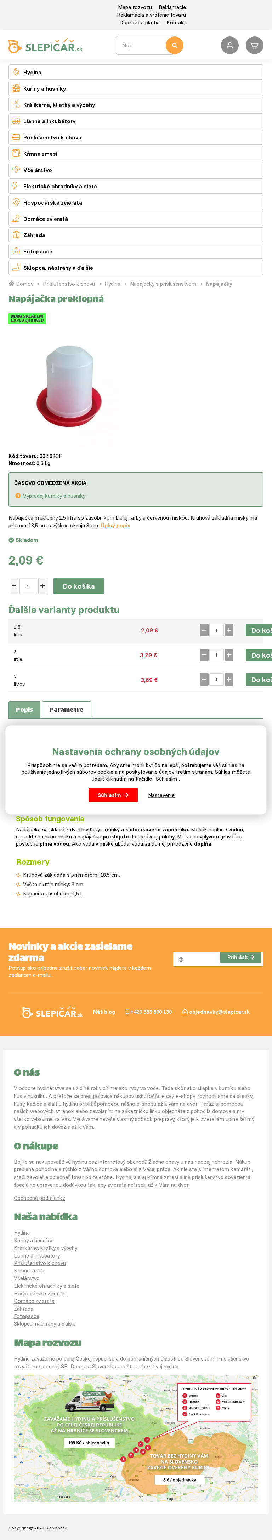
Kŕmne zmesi (34, 153)
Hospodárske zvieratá (47, 202)
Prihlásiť (237, 957)
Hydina (26, 72)
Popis (24, 710)
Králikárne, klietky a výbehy (53, 104)
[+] (42, 586)
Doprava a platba (139, 22)
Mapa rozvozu (135, 7)
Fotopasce (32, 251)
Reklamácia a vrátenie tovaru (151, 14)
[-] (14, 586)
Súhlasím (109, 795)
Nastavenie (161, 795)
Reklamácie (172, 7)
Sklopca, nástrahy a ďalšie (52, 267)
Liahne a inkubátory (43, 120)
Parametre (67, 710)
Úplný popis (115, 525)
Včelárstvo (32, 169)
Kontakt (176, 22)
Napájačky (219, 283)
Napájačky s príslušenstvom (163, 283)
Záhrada (28, 234)
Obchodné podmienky (39, 1198)
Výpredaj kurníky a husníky (54, 495)
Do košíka (79, 586)
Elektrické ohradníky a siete (54, 186)
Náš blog (104, 1011)
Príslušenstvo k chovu (46, 137)
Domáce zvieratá (40, 218)
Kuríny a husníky (39, 88)
